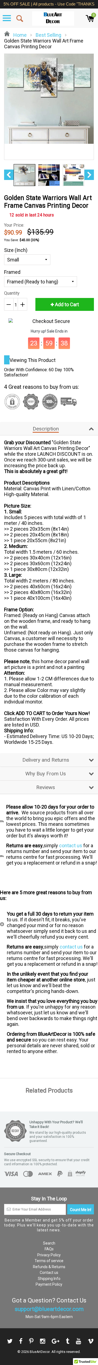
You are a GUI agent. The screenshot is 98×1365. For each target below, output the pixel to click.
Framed (12, 272)
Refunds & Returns (49, 1267)
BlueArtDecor (40, 1352)
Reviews (45, 787)
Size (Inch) (15, 250)
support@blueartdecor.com (49, 1309)
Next (89, 175)
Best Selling (48, 35)
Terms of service (49, 1261)
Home (19, 35)
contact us (70, 845)
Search (49, 1243)
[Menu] (7, 18)
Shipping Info (49, 1278)
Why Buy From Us (45, 773)
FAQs (49, 1249)
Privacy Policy (49, 1255)
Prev (9, 175)
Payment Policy (49, 1284)
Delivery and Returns (45, 760)
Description (46, 429)
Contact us (49, 1272)
